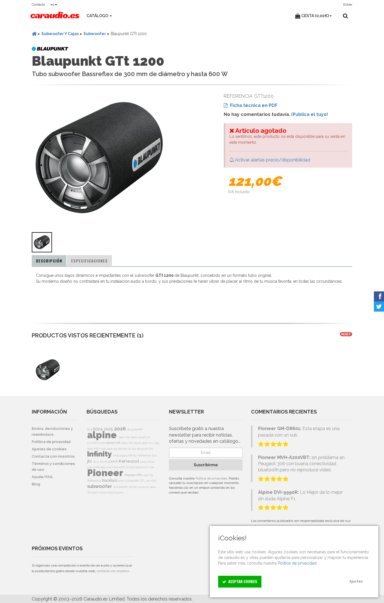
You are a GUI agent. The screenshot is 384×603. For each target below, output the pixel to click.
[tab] (49, 260)
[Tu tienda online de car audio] (55, 16)
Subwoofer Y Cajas (60, 33)
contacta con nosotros (113, 571)
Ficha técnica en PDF (252, 105)
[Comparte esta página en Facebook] (379, 296)
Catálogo (98, 15)
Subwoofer (94, 33)
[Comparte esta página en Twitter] (379, 307)
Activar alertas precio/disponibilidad (272, 160)
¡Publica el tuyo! (309, 114)
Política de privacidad (211, 478)
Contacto (38, 4)
